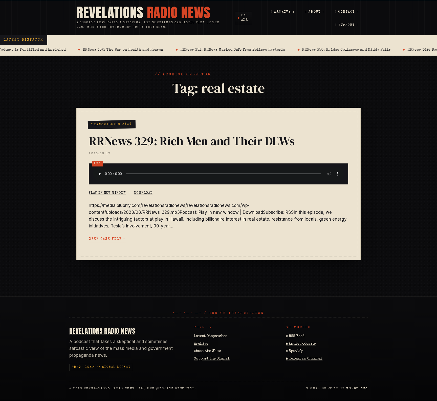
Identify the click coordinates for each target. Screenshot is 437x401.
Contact (346, 12)
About (315, 12)
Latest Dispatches (210, 336)
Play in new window (107, 193)
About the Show (207, 351)
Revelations (143, 12)
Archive (282, 12)
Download (143, 193)
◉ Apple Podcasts (301, 344)
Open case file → (107, 239)
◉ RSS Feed (295, 336)
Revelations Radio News (102, 331)
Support (347, 25)
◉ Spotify (294, 351)
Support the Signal (212, 359)
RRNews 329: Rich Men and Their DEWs (192, 141)
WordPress (357, 388)
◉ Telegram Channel (304, 359)
